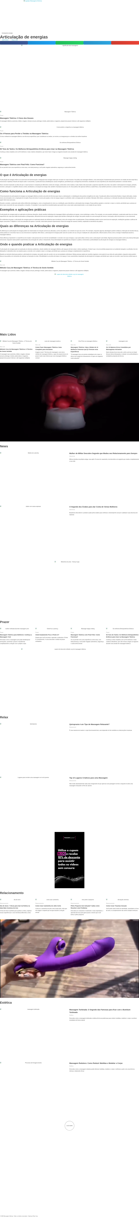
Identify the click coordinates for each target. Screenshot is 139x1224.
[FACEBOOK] (4, 1142)
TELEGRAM (3, 1207)
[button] (14, 43)
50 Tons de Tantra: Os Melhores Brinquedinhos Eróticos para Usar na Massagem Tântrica (37, 149)
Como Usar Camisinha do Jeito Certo (48, 906)
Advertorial (72, 456)
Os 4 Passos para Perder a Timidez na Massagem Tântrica (24, 134)
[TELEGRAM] (4, 1202)
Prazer (1, 115)
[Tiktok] (15, 1219)
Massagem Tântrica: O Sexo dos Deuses (16, 118)
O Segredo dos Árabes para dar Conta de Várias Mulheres (93, 507)
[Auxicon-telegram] (19, 1219)
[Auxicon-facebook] (2, 1219)
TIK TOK (2, 1192)
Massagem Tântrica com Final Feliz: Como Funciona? (22, 164)
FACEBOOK (3, 1147)
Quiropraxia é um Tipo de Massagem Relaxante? (89, 724)
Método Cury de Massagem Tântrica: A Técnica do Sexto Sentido (26, 268)
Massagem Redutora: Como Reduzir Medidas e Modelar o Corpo (96, 1063)
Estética (71, 1015)
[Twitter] (24, 1219)
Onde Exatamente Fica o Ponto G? (47, 635)
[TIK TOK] (4, 1187)
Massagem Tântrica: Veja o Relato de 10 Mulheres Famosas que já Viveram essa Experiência (84, 349)
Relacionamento (4, 903)
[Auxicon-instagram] (6, 1219)
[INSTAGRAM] (4, 1157)
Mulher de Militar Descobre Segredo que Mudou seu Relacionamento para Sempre (103, 453)
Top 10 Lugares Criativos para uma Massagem (88, 778)
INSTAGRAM (4, 1162)
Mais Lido (2, 265)
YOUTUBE (3, 1177)
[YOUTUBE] (4, 1172)
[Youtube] (11, 1219)
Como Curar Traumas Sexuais (116, 906)
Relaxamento (72, 727)
